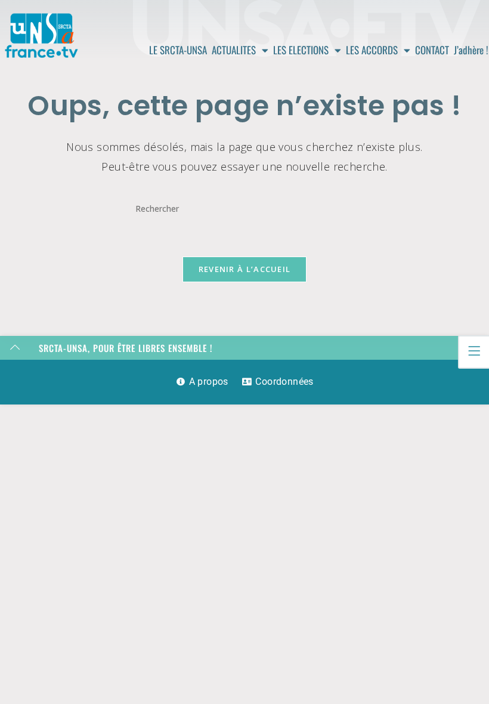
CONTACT (432, 49)
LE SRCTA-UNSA (178, 49)
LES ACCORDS (372, 49)
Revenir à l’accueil (245, 269)
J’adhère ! (471, 49)
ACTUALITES (234, 49)
